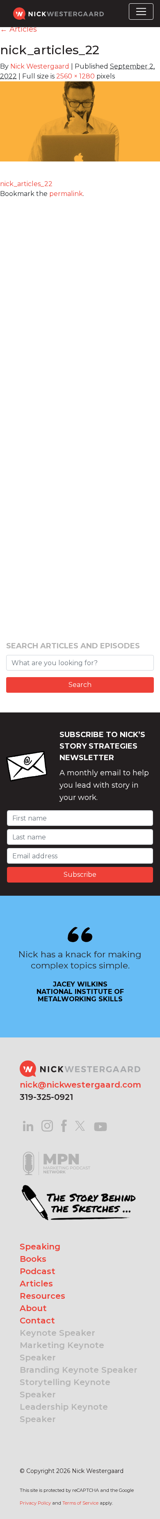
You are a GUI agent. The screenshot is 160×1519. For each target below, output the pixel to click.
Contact (37, 1320)
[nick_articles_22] (80, 126)
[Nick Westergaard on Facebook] (64, 1125)
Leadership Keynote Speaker (64, 1413)
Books (33, 1259)
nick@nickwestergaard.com (80, 1085)
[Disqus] (80, 301)
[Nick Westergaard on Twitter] (80, 1125)
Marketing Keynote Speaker (62, 1351)
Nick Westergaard (39, 66)
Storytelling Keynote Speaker (65, 1388)
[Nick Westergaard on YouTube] (100, 1125)
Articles (18, 29)
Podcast (37, 1271)
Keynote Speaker (57, 1333)
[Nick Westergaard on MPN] (57, 1153)
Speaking (40, 1247)
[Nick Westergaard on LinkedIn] (28, 1125)
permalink (66, 194)
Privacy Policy (35, 1503)
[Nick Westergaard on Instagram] (47, 1125)
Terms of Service (80, 1503)
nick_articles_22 (26, 184)
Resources (42, 1296)
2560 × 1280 (75, 76)
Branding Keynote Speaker (78, 1370)
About (33, 1308)
